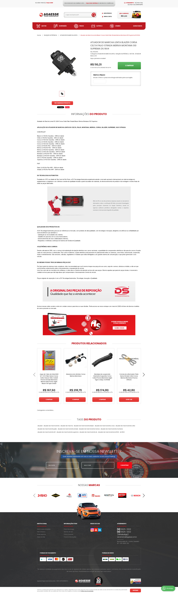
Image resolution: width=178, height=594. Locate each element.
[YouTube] (96, 530)
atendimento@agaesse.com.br (127, 537)
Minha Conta (108, 16)
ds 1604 (122, 432)
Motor (44, 26)
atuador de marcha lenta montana (112, 429)
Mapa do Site (41, 537)
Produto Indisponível (129, 360)
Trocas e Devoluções (70, 537)
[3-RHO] (42, 495)
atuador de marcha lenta (52, 425)
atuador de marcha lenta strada (68, 429)
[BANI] (95, 495)
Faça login (49, 2)
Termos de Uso (68, 531)
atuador (40, 425)
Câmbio (117, 26)
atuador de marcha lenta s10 (47, 432)
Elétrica (99, 26)
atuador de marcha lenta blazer (84, 425)
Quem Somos (137, 26)
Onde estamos (41, 534)
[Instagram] (92, 530)
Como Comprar (68, 534)
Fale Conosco (41, 531)
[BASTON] (109, 495)
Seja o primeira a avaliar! (98, 58)
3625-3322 (139, 2)
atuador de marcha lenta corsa (105, 425)
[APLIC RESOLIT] (82, 495)
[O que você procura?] (93, 15)
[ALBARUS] (55, 495)
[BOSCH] (135, 495)
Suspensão (63, 26)
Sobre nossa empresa (43, 529)
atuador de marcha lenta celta (125, 425)
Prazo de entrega (69, 529)
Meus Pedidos (108, 13)
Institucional (42, 523)
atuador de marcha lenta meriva (89, 429)
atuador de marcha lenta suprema (68, 432)
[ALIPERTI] (69, 495)
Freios (81, 26)
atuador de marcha (66, 425)
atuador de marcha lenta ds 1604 (108, 432)
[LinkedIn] (100, 530)
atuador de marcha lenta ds (88, 432)
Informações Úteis (70, 523)
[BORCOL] (122, 495)
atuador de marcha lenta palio (47, 429)
